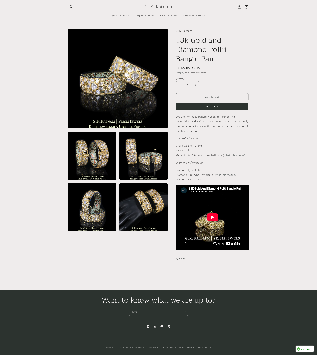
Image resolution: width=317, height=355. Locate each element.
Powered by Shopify (135, 347)
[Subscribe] (184, 312)
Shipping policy (204, 347)
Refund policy (153, 347)
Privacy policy (169, 347)
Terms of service (186, 347)
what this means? (235, 155)
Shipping (180, 73)
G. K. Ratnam (119, 347)
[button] (71, 7)
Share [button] (182, 259)
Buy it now (212, 106)
